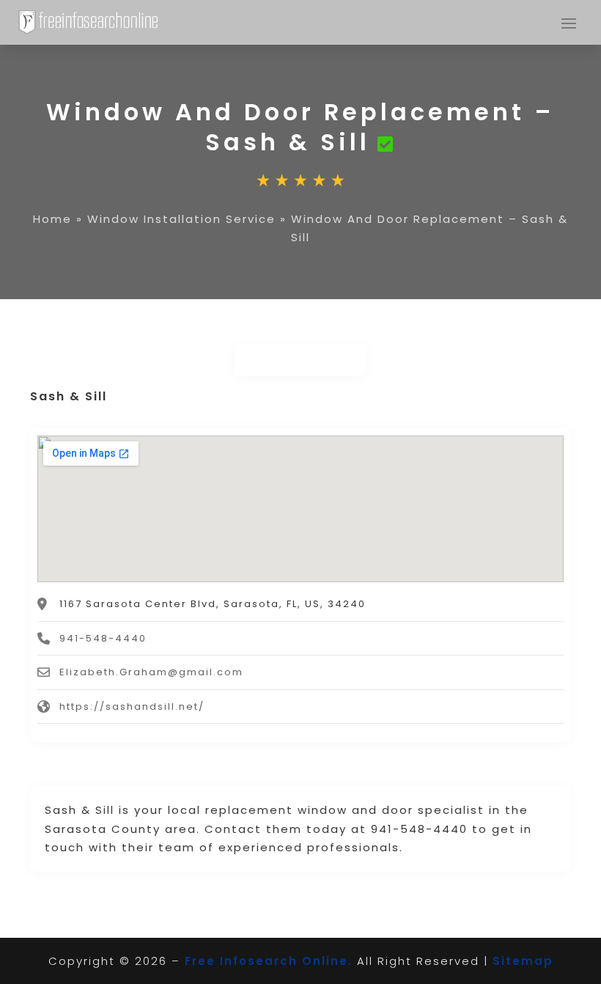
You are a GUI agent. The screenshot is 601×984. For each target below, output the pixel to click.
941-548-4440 (103, 638)
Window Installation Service (181, 219)
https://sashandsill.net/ (131, 706)
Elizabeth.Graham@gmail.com (151, 672)
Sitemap (523, 961)
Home (52, 219)
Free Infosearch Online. (269, 961)
